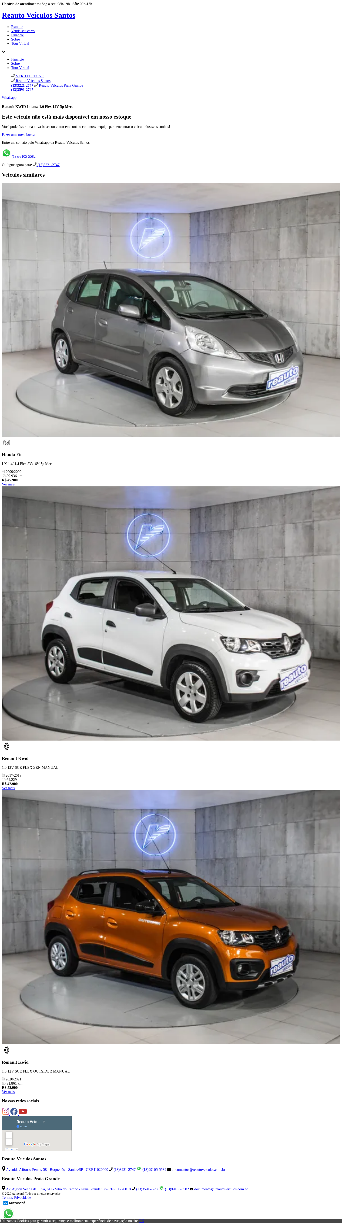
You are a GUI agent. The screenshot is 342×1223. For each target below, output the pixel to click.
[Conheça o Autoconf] (14, 1205)
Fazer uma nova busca (18, 135)
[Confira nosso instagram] (6, 1114)
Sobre (15, 39)
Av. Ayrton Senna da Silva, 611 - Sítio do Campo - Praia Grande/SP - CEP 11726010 (68, 1189)
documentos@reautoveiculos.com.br (198, 1170)
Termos (7, 1197)
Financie (17, 35)
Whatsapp (9, 97)
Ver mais (8, 484)
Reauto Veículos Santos (38, 15)
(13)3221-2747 (48, 165)
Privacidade (22, 1197)
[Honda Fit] (171, 310)
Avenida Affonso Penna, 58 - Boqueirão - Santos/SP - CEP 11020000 (57, 1170)
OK (141, 1221)
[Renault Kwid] (171, 613)
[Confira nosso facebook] (14, 1114)
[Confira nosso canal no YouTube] (23, 1114)
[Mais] (3, 51)
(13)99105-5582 (23, 156)
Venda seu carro (23, 31)
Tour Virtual (20, 43)
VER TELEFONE (29, 76)
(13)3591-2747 (147, 1189)
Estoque (17, 27)
